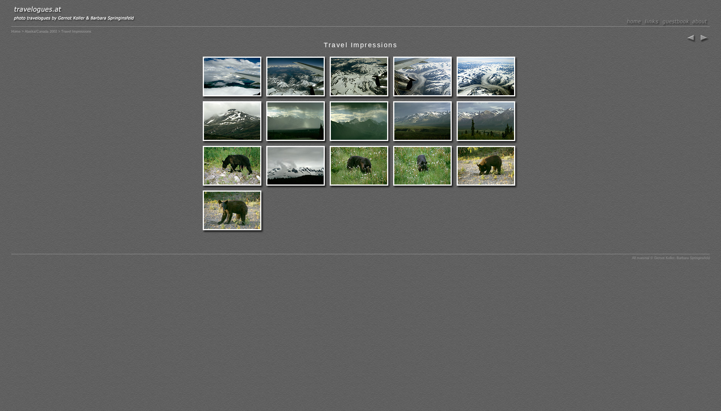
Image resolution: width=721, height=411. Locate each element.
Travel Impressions (360, 45)
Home (16, 31)
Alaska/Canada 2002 (41, 31)
